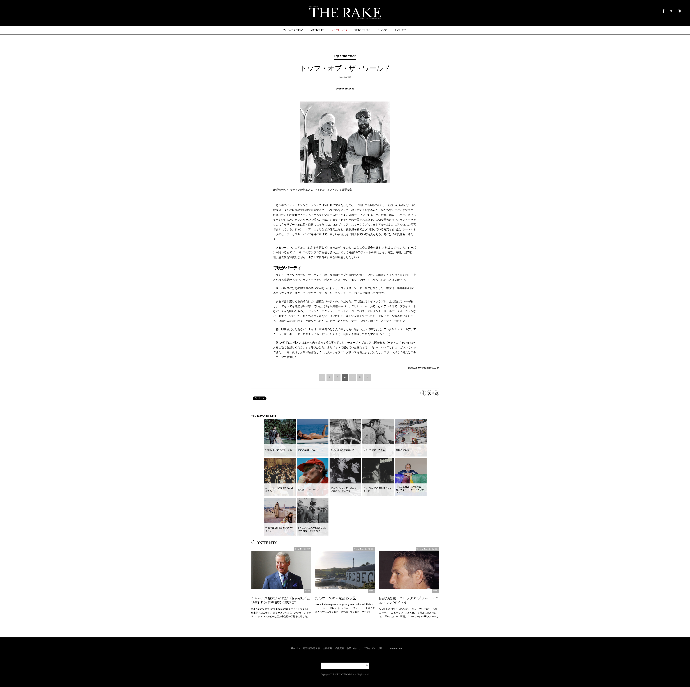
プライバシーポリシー (375, 648)
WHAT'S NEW (293, 30)
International (396, 648)
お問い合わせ (354, 648)
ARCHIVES (339, 30)
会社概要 (327, 648)
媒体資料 (339, 648)
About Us (295, 648)
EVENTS (401, 30)
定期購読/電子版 (311, 648)
